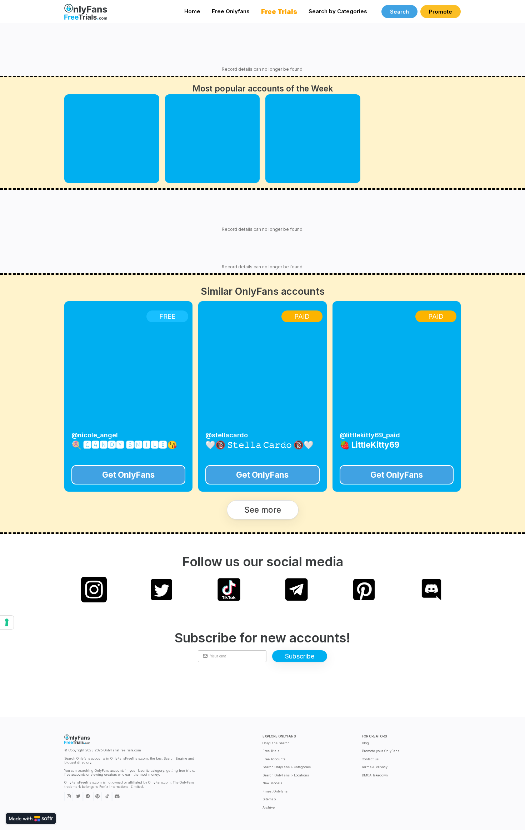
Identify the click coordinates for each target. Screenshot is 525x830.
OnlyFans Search (276, 743)
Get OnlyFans (128, 474)
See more (262, 510)
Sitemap (269, 799)
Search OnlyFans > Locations (285, 775)
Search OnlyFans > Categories (286, 767)
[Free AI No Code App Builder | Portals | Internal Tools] (31, 818)
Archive (268, 807)
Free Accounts (273, 759)
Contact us (370, 759)
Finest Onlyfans (275, 791)
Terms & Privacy (375, 767)
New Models (272, 783)
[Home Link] (85, 11)
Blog (365, 743)
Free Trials (270, 751)
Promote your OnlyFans (380, 751)
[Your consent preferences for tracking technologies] (7, 622)
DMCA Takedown (375, 775)
